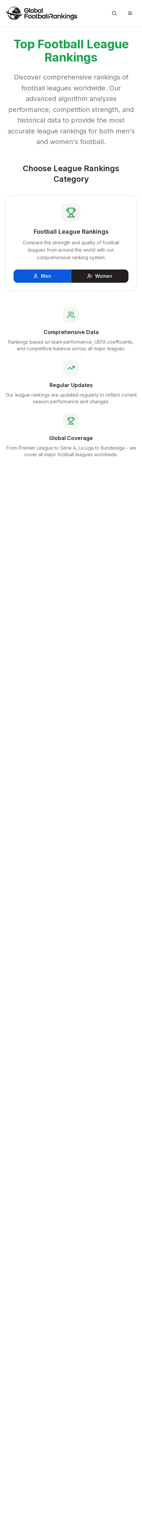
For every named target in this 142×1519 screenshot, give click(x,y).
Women (103, 276)
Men (46, 276)
